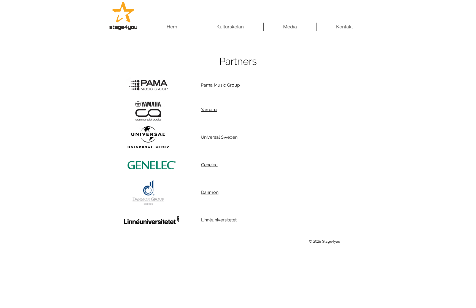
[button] (289, 27)
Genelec (209, 164)
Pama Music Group (220, 85)
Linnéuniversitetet (219, 220)
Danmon (209, 192)
